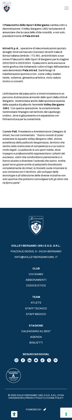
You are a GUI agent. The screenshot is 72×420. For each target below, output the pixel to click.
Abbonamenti (36, 279)
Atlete (36, 302)
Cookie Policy (54, 398)
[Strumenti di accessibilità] (14, 414)
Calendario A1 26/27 (36, 331)
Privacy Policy (34, 398)
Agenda (36, 336)
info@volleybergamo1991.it (36, 257)
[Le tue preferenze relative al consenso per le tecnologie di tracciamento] (66, 414)
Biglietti (36, 342)
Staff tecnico (36, 308)
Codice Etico (36, 285)
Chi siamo (36, 274)
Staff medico (36, 314)
